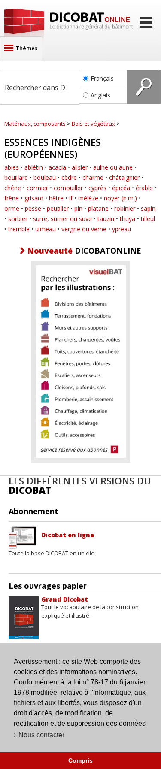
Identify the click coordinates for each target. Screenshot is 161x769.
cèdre (69, 177)
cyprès (97, 188)
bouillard (16, 177)
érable (144, 188)
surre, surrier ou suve (62, 219)
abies (11, 167)
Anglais (100, 95)
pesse (33, 208)
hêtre (56, 198)
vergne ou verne (83, 229)
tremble (19, 229)
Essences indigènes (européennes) (52, 148)
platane (98, 208)
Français (102, 78)
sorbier (17, 219)
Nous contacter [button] (41, 735)
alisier (80, 167)
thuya (127, 219)
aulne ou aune (113, 167)
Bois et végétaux (93, 123)
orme (11, 208)
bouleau (44, 177)
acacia (57, 167)
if (71, 198)
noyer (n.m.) (120, 198)
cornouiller (68, 188)
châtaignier (124, 177)
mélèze (88, 198)
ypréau (121, 229)
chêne (12, 188)
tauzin (105, 219)
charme (92, 177)
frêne (11, 198)
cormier (37, 188)
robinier (124, 208)
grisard (33, 198)
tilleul (148, 219)
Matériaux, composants (35, 123)
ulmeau (45, 229)
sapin (148, 208)
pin (78, 208)
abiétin (33, 167)
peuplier (58, 208)
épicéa (121, 188)
